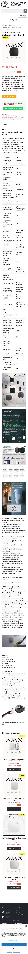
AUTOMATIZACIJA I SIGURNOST (19, 4)
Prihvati (14, 944)
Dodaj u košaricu (9, 97)
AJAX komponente (16, 116)
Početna (4, 25)
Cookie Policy (9, 952)
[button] (26, 926)
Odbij (14, 948)
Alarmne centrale (7, 117)
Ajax (9, 27)
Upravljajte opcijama (13, 940)
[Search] (25, 11)
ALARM (12, 119)
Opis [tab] (5, 124)
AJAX (8, 119)
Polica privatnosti (16, 952)
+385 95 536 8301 (8, 105)
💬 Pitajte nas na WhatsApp (13, 108)
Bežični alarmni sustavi (18, 117)
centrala (16, 119)
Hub (20, 119)
